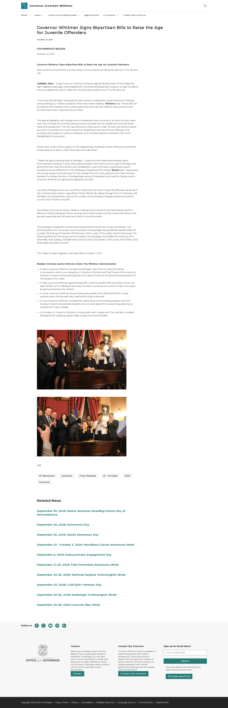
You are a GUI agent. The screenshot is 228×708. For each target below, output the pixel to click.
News (38, 15)
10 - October (110, 476)
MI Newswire (47, 476)
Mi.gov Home (61, 702)
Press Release (87, 476)
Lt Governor (109, 15)
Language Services (127, 702)
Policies (74, 702)
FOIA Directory (146, 702)
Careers (77, 673)
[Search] (205, 6)
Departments (162, 702)
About (24, 15)
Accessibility (87, 702)
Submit (185, 661)
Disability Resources (105, 702)
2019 (127, 476)
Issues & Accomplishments (62, 15)
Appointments (91, 15)
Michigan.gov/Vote (179, 676)
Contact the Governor (134, 15)
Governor (66, 476)
